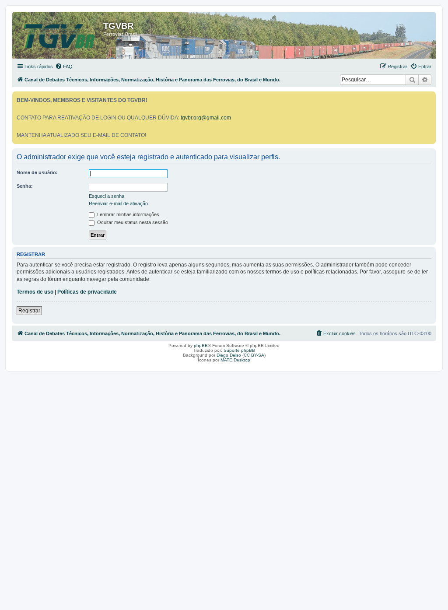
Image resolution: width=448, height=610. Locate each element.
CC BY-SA (254, 355)
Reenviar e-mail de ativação (118, 203)
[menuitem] (64, 66)
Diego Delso (229, 355)
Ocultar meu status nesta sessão (132, 222)
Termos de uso (35, 292)
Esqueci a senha (106, 196)
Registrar (29, 311)
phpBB (201, 345)
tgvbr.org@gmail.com (206, 118)
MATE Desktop (235, 360)
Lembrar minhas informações (127, 214)
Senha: (25, 186)
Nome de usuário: (37, 172)
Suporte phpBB (239, 350)
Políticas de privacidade (87, 292)
